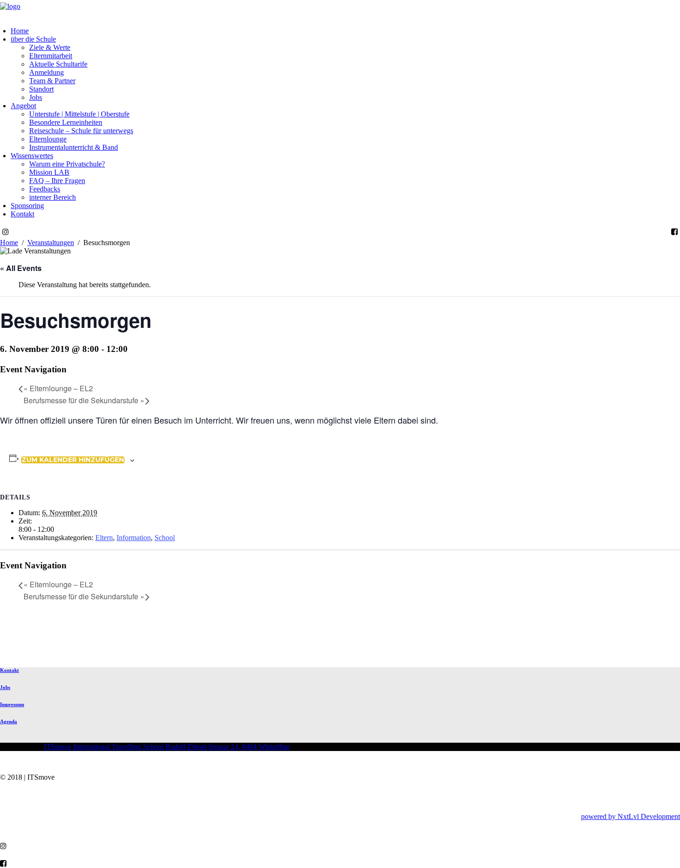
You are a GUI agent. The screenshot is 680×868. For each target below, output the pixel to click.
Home (20, 31)
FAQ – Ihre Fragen (57, 181)
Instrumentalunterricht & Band (73, 147)
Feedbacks (44, 189)
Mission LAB (49, 172)
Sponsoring (27, 205)
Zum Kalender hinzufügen (73, 459)
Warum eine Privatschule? (67, 164)
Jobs (35, 97)
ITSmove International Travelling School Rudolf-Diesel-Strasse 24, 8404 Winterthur (167, 747)
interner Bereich (52, 197)
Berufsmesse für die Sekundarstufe (84, 400)
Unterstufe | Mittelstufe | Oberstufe (79, 114)
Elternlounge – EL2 (58, 388)
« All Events (21, 268)
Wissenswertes (32, 156)
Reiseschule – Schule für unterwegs (81, 131)
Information (134, 538)
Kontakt (22, 214)
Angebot (23, 106)
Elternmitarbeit (50, 56)
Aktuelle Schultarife (58, 64)
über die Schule (33, 39)
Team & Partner (52, 81)
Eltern (104, 538)
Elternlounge (48, 139)
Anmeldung (46, 72)
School (165, 538)
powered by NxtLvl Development (630, 816)
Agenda (8, 721)
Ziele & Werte (49, 47)
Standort (41, 89)
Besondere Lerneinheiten (65, 122)
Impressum (12, 704)
